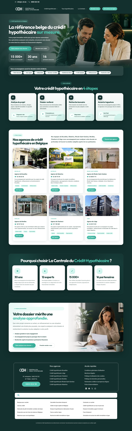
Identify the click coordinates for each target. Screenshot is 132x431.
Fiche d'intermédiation (91, 384)
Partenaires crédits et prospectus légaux (97, 381)
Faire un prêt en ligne (55, 412)
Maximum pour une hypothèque (25, 415)
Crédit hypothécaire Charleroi (58, 376)
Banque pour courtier (22, 402)
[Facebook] (89, 388)
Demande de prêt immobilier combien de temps (30, 409)
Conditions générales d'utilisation (95, 370)
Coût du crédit (21, 405)
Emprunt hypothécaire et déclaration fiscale (62, 409)
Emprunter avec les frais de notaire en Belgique (29, 412)
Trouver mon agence (111, 139)
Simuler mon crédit (41, 48)
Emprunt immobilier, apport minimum (93, 409)
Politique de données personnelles (95, 379)
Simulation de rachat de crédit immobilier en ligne (96, 415)
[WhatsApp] (95, 388)
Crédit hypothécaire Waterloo (58, 384)
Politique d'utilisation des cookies (95, 376)
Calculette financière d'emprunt (58, 402)
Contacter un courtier (88, 402)
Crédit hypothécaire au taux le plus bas (93, 405)
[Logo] (27, 8)
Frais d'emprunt (87, 412)
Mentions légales (90, 373)
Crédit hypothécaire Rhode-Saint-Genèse (62, 381)
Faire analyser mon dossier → (20, 48)
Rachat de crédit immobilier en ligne (59, 415)
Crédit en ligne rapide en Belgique (59, 405)
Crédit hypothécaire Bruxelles (59, 370)
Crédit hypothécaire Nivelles (58, 379)
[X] (92, 388)
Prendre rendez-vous (46, 345)
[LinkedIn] (86, 388)
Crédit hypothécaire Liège (57, 373)
